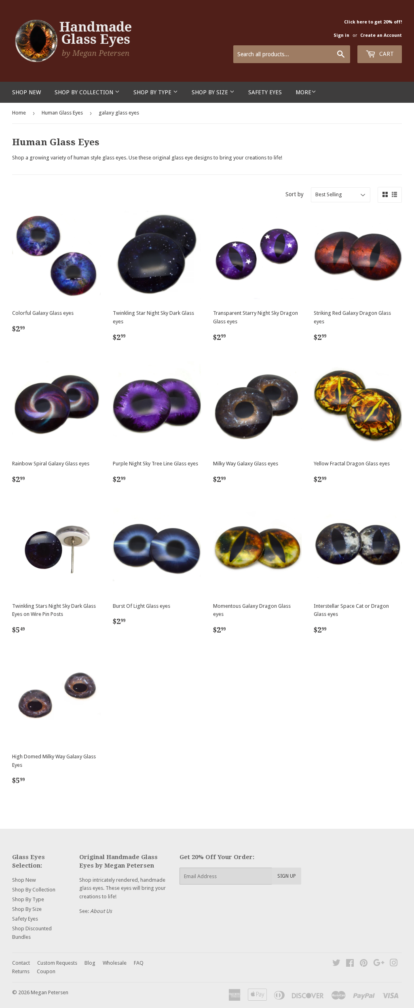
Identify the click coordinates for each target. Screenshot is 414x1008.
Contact (21, 963)
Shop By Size (211, 92)
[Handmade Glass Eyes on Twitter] (336, 964)
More (303, 92)
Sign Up (286, 876)
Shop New (26, 92)
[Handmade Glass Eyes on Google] (378, 964)
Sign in (341, 35)
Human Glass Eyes (62, 113)
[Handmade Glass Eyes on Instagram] (394, 964)
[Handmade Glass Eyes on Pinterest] (363, 964)
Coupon (46, 971)
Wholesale (115, 963)
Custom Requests (57, 963)
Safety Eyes (265, 92)
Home (19, 113)
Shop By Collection (85, 92)
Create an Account (381, 35)
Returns (21, 971)
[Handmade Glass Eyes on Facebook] (350, 964)
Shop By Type (153, 92)
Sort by (294, 194)
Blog (89, 963)
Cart (386, 54)
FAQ (139, 963)
